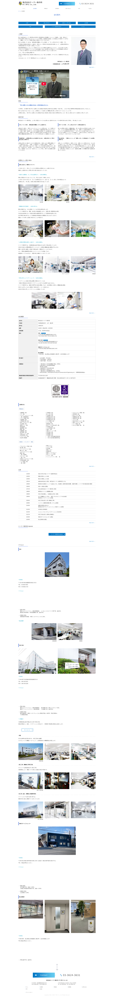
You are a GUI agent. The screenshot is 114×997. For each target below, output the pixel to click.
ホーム (24, 8)
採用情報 (57, 8)
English (90, 8)
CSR (79, 8)
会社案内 (35, 8)
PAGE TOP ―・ (92, 67)
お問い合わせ (68, 8)
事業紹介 (46, 8)
